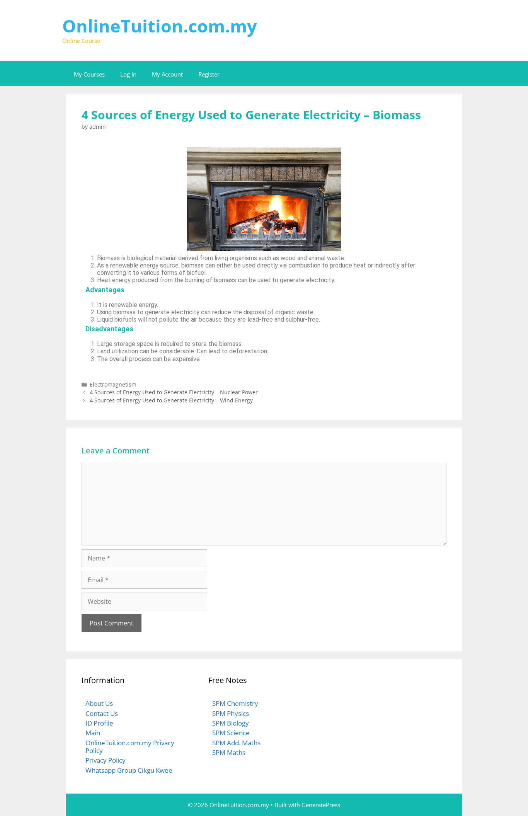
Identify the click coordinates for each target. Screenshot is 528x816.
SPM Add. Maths (236, 742)
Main (92, 732)
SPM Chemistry (235, 703)
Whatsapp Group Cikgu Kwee (128, 770)
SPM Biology (230, 723)
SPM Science (231, 732)
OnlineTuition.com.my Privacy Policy (129, 746)
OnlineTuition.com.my (159, 25)
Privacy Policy (105, 760)
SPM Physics (230, 713)
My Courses (89, 74)
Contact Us (101, 713)
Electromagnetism (113, 384)
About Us (99, 703)
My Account (167, 74)
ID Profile (99, 723)
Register (209, 74)
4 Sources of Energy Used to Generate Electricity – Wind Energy (171, 400)
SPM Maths (228, 752)
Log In (128, 74)
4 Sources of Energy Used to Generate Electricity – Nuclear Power (174, 392)
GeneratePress (320, 805)
